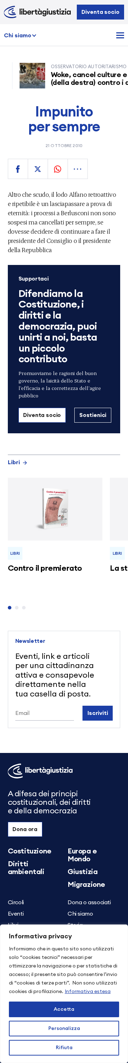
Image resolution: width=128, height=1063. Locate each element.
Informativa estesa (88, 991)
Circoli (16, 902)
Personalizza (64, 1028)
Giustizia (82, 871)
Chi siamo (17, 35)
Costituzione (30, 851)
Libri (14, 462)
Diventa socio (100, 12)
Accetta (64, 1009)
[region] (64, 993)
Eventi (16, 914)
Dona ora (24, 829)
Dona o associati (89, 902)
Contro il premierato (45, 568)
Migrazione (86, 884)
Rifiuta (64, 1047)
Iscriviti (97, 713)
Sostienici (92, 415)
